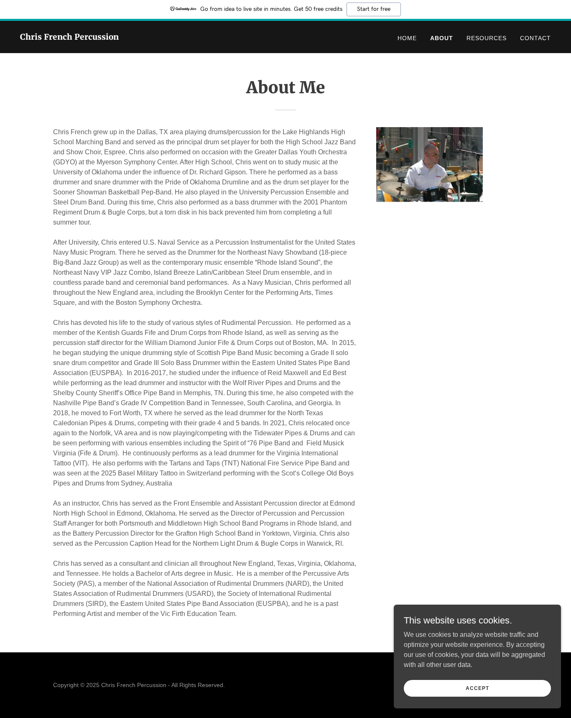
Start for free (373, 9)
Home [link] (407, 38)
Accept (477, 688)
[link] (69, 37)
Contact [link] (535, 38)
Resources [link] (486, 38)
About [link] (441, 38)
